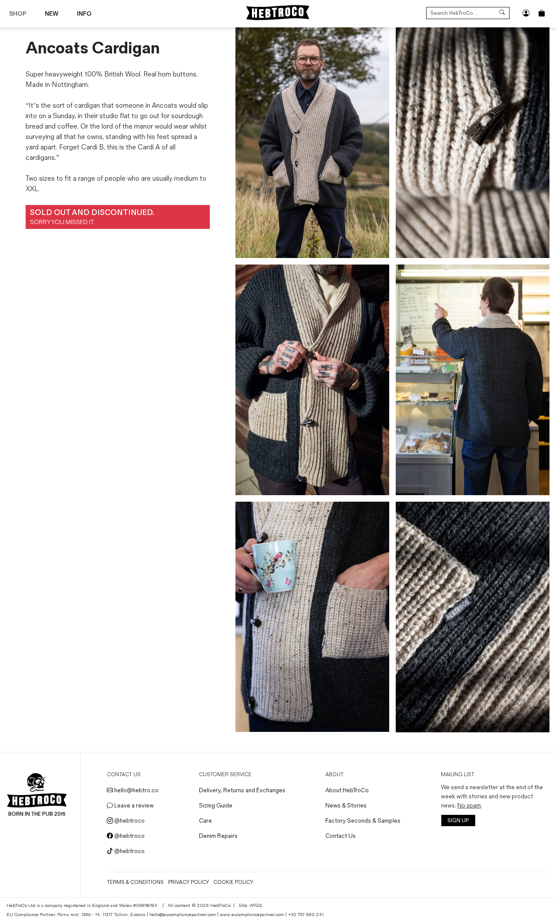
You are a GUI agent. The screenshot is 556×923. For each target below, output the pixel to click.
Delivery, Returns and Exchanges (242, 790)
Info (84, 13)
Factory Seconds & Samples (362, 820)
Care (205, 820)
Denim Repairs (218, 836)
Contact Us (340, 836)
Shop (17, 13)
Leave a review (133, 805)
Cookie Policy (233, 882)
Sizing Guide (215, 805)
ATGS (256, 905)
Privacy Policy (188, 882)
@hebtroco (129, 820)
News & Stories (346, 805)
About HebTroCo (347, 790)
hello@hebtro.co (136, 790)
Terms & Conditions (135, 882)
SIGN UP (458, 820)
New (52, 13)
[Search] (502, 13)
